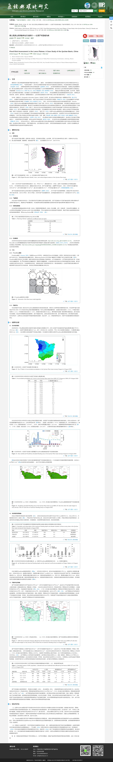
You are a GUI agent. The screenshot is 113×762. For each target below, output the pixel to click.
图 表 (56, 70)
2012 (15, 109)
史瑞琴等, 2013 (37, 101)
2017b (65, 242)
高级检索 (101, 10)
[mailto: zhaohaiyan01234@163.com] (19, 53)
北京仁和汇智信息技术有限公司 (58, 760)
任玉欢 (27, 38)
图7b (59, 591)
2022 (28, 20)
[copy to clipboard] (68, 30)
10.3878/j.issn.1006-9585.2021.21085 (57, 20)
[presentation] (21, 261)
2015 (47, 111)
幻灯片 (76, 179)
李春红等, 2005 (61, 99)
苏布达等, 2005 (39, 212)
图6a (33, 571)
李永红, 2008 (64, 115)
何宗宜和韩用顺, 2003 (16, 84)
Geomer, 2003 (24, 255)
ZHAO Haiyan (13, 54)
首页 (12, 16)
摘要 (25, 70)
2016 (12, 113)
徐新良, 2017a (59, 242)
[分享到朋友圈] (111, 28)
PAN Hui (45, 54)
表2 (17, 332)
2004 (12, 103)
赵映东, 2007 (57, 115)
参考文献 (71, 70)
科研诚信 (60, 16)
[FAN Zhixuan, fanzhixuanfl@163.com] (30, 53)
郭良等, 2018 (44, 92)
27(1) (34, 20)
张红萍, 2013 (70, 94)
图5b (20, 462)
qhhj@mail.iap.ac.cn (42, 755)
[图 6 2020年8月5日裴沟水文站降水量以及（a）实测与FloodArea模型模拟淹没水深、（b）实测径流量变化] (44, 552)
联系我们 (88, 16)
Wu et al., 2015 (32, 90)
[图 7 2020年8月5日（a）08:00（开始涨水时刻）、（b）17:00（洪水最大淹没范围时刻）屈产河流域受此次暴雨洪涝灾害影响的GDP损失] (44, 618)
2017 (39, 117)
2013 (51, 103)
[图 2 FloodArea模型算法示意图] (44, 282)
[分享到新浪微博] (111, 24)
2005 (27, 107)
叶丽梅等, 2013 (28, 101)
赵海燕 (11, 38)
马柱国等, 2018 (15, 86)
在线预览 (91, 36)
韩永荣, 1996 (49, 115)
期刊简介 (23, 16)
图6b (34, 579)
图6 (24, 518)
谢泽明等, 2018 (49, 90)
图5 (13, 460)
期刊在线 (35, 16)
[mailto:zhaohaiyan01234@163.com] (15, 37)
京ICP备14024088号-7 (77, 760)
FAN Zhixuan (25, 54)
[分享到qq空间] (111, 21)
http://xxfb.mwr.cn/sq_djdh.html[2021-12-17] (59, 240)
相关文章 (27, 73)
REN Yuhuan (37, 54)
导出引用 (93, 40)
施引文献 (42, 73)
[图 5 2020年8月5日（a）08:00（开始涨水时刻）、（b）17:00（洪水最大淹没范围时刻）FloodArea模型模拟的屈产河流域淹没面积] (44, 483)
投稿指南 (74, 16)
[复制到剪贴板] (25, 26)
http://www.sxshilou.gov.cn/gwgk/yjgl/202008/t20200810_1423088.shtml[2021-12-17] (44, 244)
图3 (17, 330)
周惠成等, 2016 (40, 90)
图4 (37, 422)
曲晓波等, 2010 (73, 115)
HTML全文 (42, 70)
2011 (38, 727)
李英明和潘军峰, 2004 (67, 188)
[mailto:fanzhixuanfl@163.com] (23, 37)
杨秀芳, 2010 (45, 190)
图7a (35, 589)
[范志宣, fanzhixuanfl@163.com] (22, 37)
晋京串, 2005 (46, 119)
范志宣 (19, 38)
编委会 (49, 16)
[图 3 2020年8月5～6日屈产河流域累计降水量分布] (44, 351)
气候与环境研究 (21, 20)
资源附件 (56, 73)
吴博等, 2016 (33, 117)
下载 (99, 36)
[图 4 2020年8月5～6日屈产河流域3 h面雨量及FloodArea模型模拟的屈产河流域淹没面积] (44, 440)
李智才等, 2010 (15, 121)
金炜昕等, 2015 (44, 86)
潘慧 (32, 38)
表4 (17, 655)
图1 (37, 140)
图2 (74, 257)
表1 (46, 212)
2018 (12, 729)
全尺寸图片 (70, 179)
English (100, 16)
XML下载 (100, 40)
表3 (34, 516)
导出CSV (69, 234)
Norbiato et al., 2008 (21, 90)
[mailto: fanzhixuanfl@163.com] (31, 53)
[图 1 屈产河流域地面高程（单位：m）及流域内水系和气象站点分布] (44, 159)
